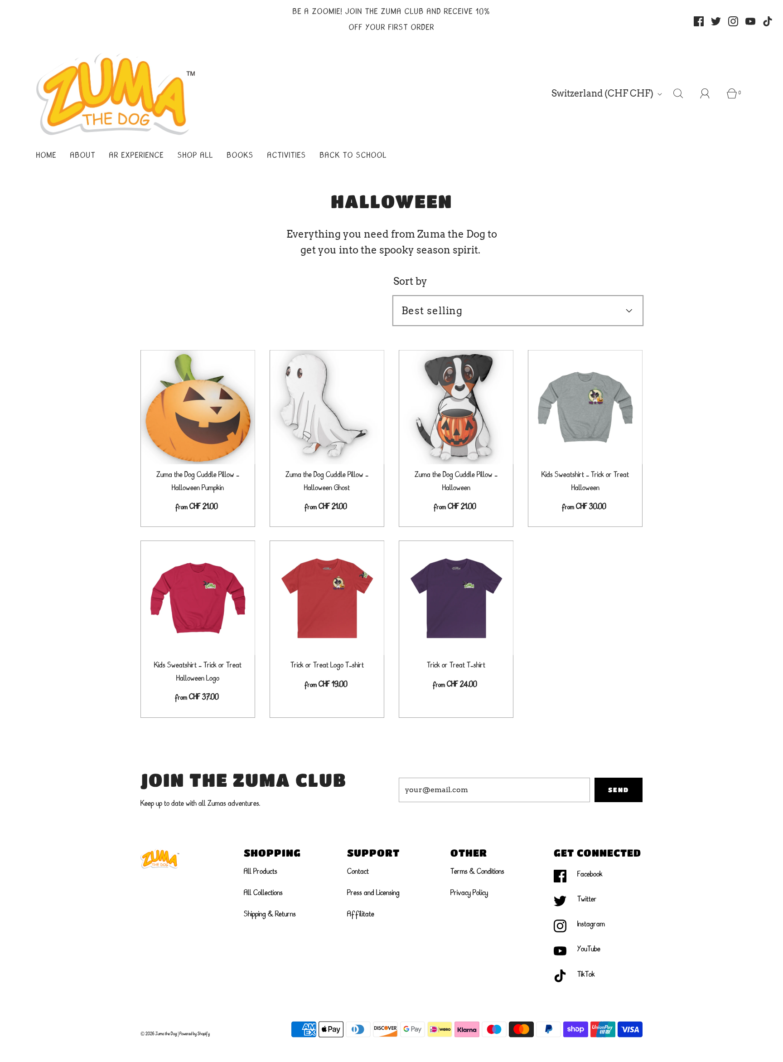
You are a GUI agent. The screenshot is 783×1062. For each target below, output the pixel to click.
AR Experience (136, 156)
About (83, 156)
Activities (286, 156)
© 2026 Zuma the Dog (158, 1034)
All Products (260, 872)
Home (46, 156)
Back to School (353, 156)
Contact (358, 872)
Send (618, 789)
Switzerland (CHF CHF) (603, 93)
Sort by (410, 281)
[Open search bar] (683, 93)
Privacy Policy (469, 893)
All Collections (263, 893)
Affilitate (360, 915)
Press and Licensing (373, 893)
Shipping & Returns (270, 915)
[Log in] (710, 93)
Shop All (195, 156)
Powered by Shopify (194, 1034)
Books (240, 156)
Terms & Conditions (477, 872)
